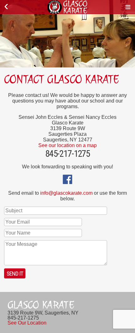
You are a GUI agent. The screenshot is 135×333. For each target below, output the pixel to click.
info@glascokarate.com (66, 193)
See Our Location (27, 322)
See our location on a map (67, 145)
